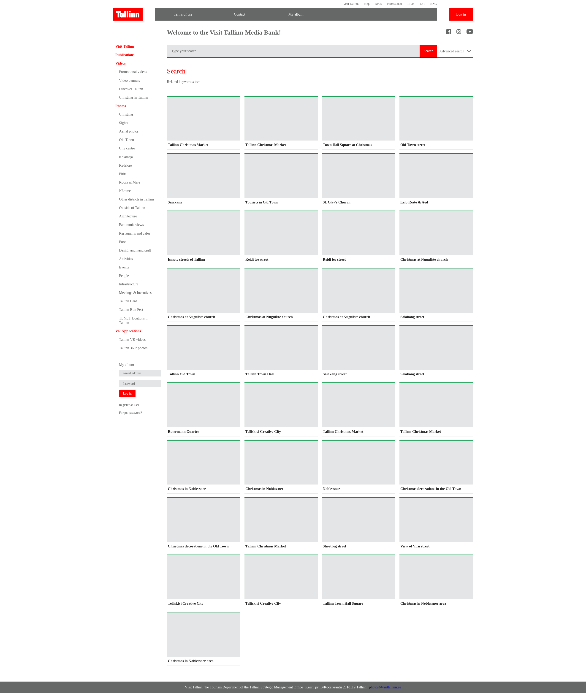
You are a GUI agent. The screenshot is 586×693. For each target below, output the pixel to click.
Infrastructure (128, 284)
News (378, 3)
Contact (239, 14)
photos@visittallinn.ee (385, 687)
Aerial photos (128, 131)
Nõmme (125, 191)
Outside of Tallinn (132, 208)
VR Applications (128, 331)
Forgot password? (130, 412)
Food (123, 242)
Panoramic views (131, 225)
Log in (461, 14)
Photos (120, 106)
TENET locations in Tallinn (133, 320)
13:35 (411, 3)
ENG (433, 3)
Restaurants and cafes (134, 233)
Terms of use (183, 14)
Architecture (128, 216)
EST (422, 3)
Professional (394, 3)
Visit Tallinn (351, 3)
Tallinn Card (128, 301)
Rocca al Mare (129, 182)
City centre (127, 148)
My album (295, 14)
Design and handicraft (135, 250)
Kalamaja (126, 157)
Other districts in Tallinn (136, 199)
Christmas (126, 114)
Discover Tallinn (131, 89)
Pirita (123, 174)
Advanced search (452, 51)
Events (124, 267)
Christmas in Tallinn (133, 97)
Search (428, 51)
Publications (124, 55)
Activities (126, 259)
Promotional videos (133, 72)
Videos (120, 63)
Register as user (129, 405)
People (124, 276)
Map (367, 3)
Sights (123, 123)
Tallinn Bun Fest (131, 309)
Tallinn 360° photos (133, 348)
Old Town (126, 140)
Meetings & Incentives (135, 293)
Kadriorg (125, 165)
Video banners (129, 80)
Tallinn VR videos (132, 339)
